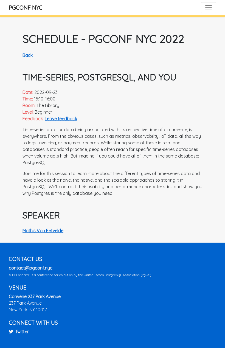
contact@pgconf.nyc (30, 268)
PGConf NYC (26, 7)
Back (27, 55)
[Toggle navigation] (208, 7)
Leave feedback (61, 118)
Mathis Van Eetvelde (42, 230)
